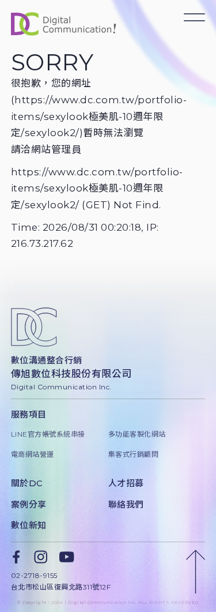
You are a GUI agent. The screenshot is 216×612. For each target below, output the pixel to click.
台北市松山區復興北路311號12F (61, 587)
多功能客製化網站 (137, 434)
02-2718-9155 (34, 575)
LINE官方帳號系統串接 (48, 434)
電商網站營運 (32, 454)
